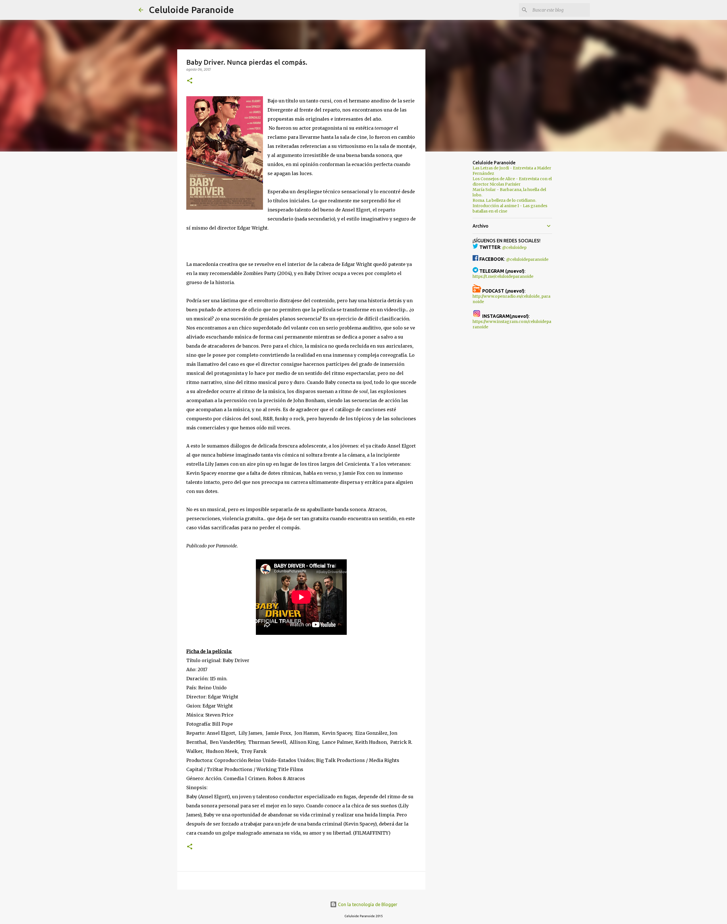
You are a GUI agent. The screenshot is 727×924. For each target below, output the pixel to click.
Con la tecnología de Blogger (367, 904)
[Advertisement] (454, 245)
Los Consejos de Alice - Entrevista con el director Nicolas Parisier (512, 181)
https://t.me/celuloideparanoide (503, 276)
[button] (189, 81)
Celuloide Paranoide (191, 10)
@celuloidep (514, 247)
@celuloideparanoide (527, 259)
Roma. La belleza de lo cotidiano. (504, 200)
